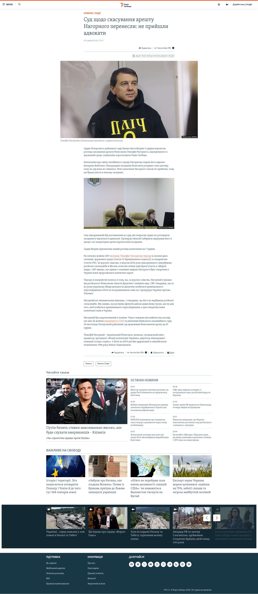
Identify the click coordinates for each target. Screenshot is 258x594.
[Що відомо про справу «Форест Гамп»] (107, 518)
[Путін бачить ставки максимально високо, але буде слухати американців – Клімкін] (86, 401)
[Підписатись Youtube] (150, 564)
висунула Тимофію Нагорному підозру (130, 256)
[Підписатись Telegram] (169, 564)
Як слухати (51, 563)
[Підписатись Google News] (137, 564)
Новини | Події (92, 13)
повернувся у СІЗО (114, 321)
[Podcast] (182, 564)
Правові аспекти (95, 574)
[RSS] (176, 564)
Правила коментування (57, 584)
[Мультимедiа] (227, 4)
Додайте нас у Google (242, 4)
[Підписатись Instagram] (157, 564)
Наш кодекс (93, 568)
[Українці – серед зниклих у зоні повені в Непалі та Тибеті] (65, 518)
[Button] (145, 48)
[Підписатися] (188, 564)
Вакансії (92, 579)
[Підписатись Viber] (163, 564)
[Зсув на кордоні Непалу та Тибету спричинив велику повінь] (150, 518)
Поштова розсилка (55, 574)
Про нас (91, 563)
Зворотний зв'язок (96, 584)
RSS (48, 579)
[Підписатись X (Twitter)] (144, 564)
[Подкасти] (219, 4)
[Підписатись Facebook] (131, 564)
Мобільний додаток (55, 568)
